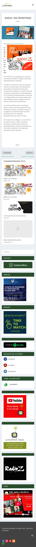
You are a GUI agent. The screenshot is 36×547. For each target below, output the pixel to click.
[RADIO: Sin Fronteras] (18, 170)
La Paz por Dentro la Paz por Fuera (15, 216)
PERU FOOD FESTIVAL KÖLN (12, 240)
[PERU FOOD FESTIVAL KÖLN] (18, 229)
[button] (3, 544)
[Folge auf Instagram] (6, 541)
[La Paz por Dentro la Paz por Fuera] (18, 207)
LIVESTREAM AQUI (18, 44)
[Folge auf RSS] (13, 541)
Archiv (18, 21)
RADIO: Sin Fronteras (10, 178)
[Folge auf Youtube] (10, 541)
